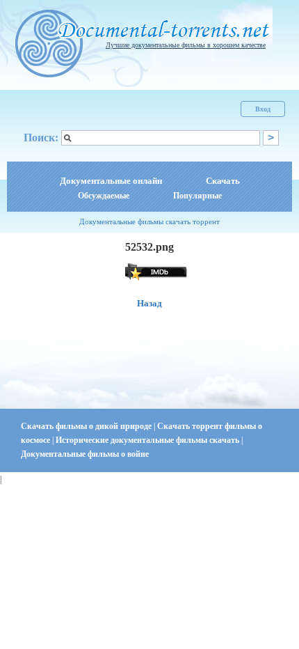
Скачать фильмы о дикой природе (87, 426)
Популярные (197, 196)
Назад (149, 303)
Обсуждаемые (103, 196)
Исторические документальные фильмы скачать (148, 440)
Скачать (223, 180)
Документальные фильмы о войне (85, 454)
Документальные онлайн (111, 180)
